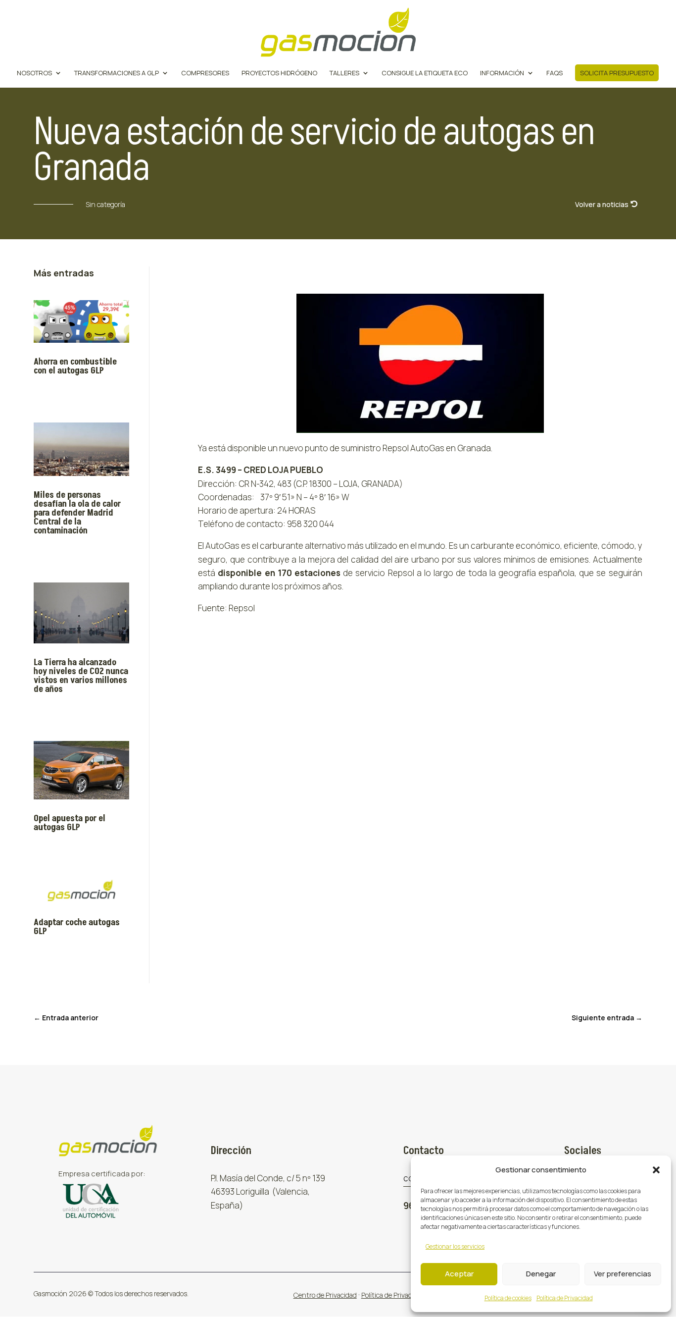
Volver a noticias (601, 204)
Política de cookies (507, 1298)
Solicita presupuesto (617, 72)
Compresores (205, 73)
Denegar (541, 1273)
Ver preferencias (622, 1273)
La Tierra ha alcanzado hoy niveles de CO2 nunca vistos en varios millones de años (81, 675)
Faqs (554, 73)
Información (502, 73)
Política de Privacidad (564, 1298)
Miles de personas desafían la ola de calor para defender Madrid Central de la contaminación (77, 513)
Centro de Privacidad (325, 1295)
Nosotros (34, 73)
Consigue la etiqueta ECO (425, 73)
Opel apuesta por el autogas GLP (69, 823)
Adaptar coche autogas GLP (77, 927)
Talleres (344, 73)
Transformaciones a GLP (116, 73)
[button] (656, 1170)
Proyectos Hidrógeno (279, 73)
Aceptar (459, 1273)
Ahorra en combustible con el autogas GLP (75, 366)
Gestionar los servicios (455, 1246)
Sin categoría (105, 204)
